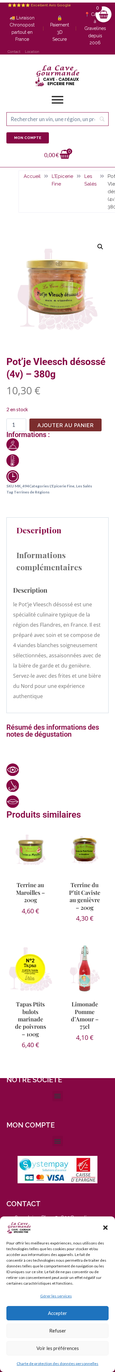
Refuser (57, 1330)
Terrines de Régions (32, 492)
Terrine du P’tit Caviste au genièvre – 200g (84, 896)
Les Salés (90, 180)
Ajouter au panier (65, 425)
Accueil (32, 176)
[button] (105, 1227)
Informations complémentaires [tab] (49, 561)
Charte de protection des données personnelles (57, 1363)
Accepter (57, 1313)
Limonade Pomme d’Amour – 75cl (85, 1015)
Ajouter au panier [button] (30, 918)
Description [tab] (38, 530)
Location (32, 52)
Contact (14, 52)
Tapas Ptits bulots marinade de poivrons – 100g (30, 1019)
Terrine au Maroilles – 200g (30, 892)
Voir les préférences (57, 1348)
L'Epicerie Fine (62, 180)
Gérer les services (56, 1296)
